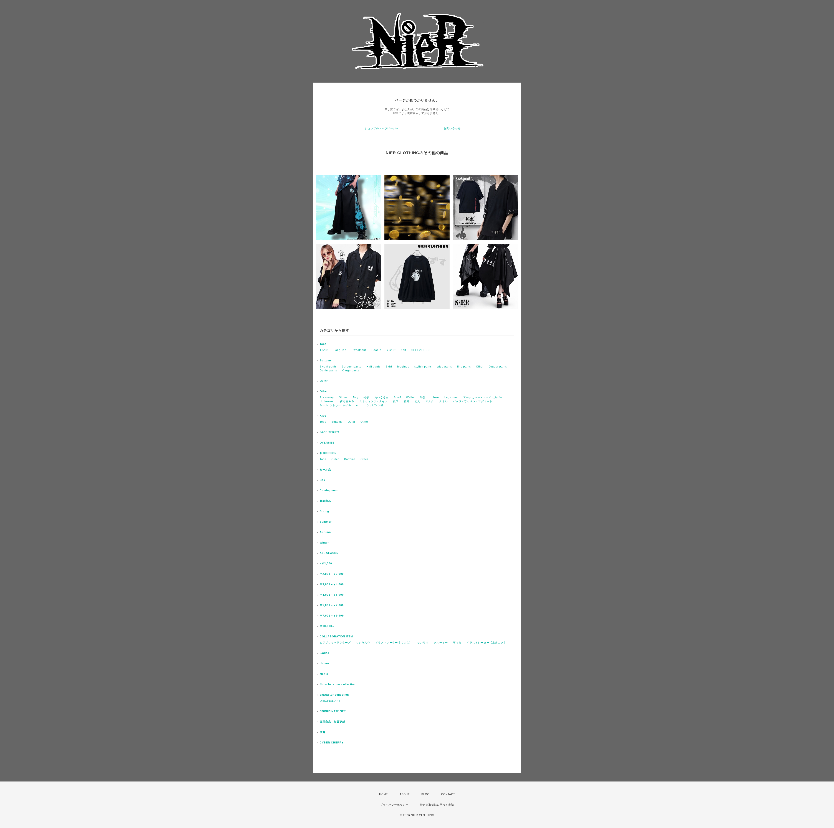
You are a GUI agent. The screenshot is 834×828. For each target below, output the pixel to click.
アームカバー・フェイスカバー (483, 397)
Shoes (343, 397)
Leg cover (451, 397)
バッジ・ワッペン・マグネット (472, 401)
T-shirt (324, 350)
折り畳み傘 (347, 401)
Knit (403, 350)
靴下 (396, 401)
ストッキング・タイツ (373, 401)
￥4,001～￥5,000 (332, 594)
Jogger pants (498, 366)
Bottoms (326, 360)
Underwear (327, 401)
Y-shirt (391, 350)
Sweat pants (328, 366)
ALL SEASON (329, 553)
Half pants (373, 366)
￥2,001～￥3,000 (332, 573)
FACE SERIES (329, 432)
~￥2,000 (326, 563)
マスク (429, 401)
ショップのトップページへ (382, 128)
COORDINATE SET (333, 711)
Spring (324, 511)
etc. (358, 405)
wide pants (444, 366)
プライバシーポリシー (394, 804)
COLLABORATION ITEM (336, 636)
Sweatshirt (359, 350)
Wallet (410, 397)
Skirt (389, 366)
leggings (403, 366)
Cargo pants (350, 370)
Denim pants (328, 370)
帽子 (366, 397)
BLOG (425, 794)
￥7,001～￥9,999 (332, 615)
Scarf (397, 397)
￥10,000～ (327, 626)
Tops (323, 344)
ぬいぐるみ (381, 397)
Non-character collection (338, 684)
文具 (417, 401)
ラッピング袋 (374, 405)
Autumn (325, 532)
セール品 (325, 469)
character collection (334, 694)
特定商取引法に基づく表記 (437, 804)
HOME (383, 794)
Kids (323, 415)
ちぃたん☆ (363, 642)
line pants (464, 366)
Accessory (327, 397)
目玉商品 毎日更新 (332, 721)
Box (322, 480)
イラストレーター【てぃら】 (393, 642)
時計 (423, 397)
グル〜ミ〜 (441, 642)
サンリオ (423, 642)
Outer (324, 380)
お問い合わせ (452, 128)
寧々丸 (457, 642)
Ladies (324, 653)
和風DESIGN (328, 453)
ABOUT (405, 794)
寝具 (406, 401)
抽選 (322, 732)
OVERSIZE (327, 442)
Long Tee (340, 350)
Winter (324, 542)
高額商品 (325, 500)
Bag (355, 397)
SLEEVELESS (420, 350)
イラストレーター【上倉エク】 (486, 642)
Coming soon (329, 490)
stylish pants (423, 366)
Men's (324, 673)
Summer (326, 521)
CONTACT (448, 794)
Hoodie (376, 350)
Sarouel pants (351, 366)
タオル (443, 401)
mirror (435, 397)
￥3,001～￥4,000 (332, 584)
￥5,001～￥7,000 (332, 605)
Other (480, 366)
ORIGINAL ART (330, 700)
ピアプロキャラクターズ (335, 642)
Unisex (325, 663)
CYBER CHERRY (332, 742)
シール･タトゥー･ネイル (335, 405)
